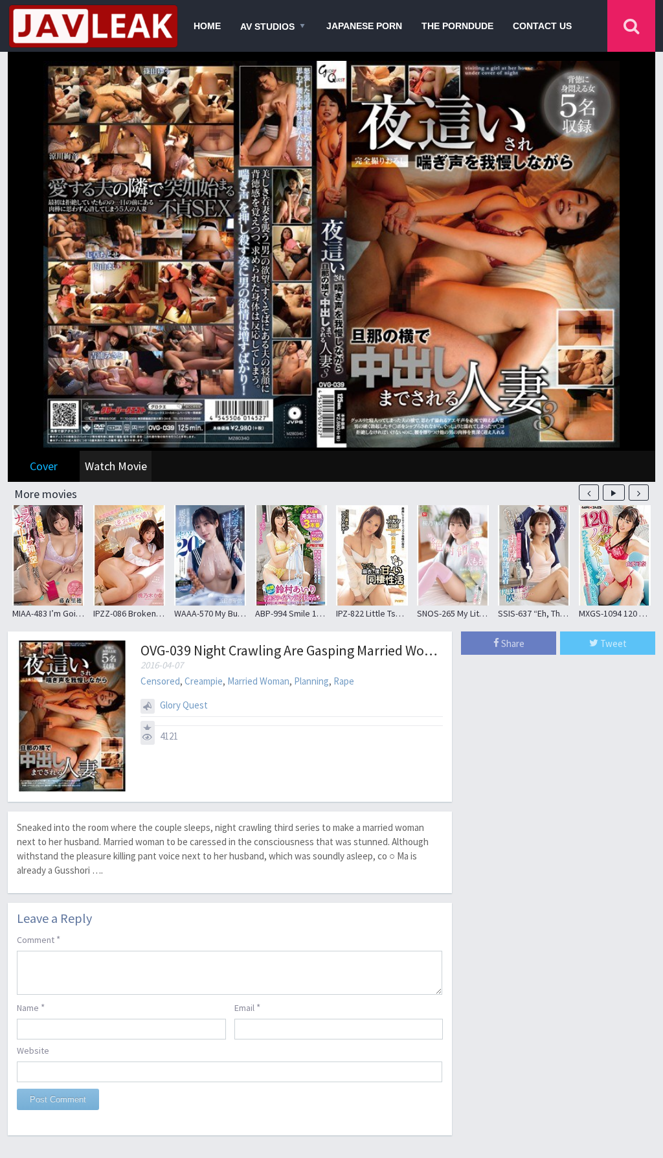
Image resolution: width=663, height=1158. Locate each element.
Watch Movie (116, 466)
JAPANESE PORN (364, 26)
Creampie (204, 681)
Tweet (612, 643)
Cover (44, 466)
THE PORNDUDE (457, 26)
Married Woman (258, 681)
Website (33, 1050)
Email (247, 1007)
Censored (160, 681)
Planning (311, 681)
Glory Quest (184, 705)
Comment (38, 939)
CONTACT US (542, 26)
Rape (343, 681)
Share (511, 643)
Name (31, 1007)
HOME (207, 26)
